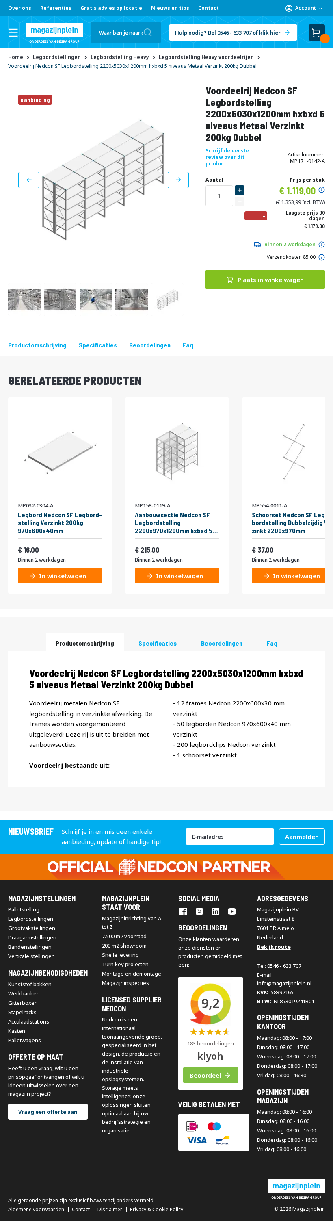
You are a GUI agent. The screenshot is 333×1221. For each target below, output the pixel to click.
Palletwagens (24, 1040)
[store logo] (54, 33)
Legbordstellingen (30, 918)
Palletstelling (23, 909)
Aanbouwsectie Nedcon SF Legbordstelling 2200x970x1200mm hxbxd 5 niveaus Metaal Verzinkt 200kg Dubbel (173, 522)
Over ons (19, 7)
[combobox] (126, 32)
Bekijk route (274, 946)
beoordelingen (150, 345)
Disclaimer (109, 1209)
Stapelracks (22, 1012)
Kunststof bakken (30, 984)
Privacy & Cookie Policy (156, 1209)
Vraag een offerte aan (48, 1111)
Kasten (16, 1030)
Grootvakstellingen (31, 928)
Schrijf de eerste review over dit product (227, 157)
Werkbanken (24, 993)
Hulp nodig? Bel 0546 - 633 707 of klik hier (228, 32)
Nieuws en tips (170, 7)
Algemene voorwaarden (36, 1209)
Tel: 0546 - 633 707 (279, 965)
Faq (188, 345)
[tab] (85, 642)
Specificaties (98, 345)
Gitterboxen (23, 1002)
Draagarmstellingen (32, 937)
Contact (208, 7)
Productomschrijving (37, 345)
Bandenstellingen (30, 946)
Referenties (55, 7)
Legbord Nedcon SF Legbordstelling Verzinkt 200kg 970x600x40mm (60, 522)
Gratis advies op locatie (111, 7)
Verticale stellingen (31, 956)
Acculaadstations (28, 1021)
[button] (303, 8)
